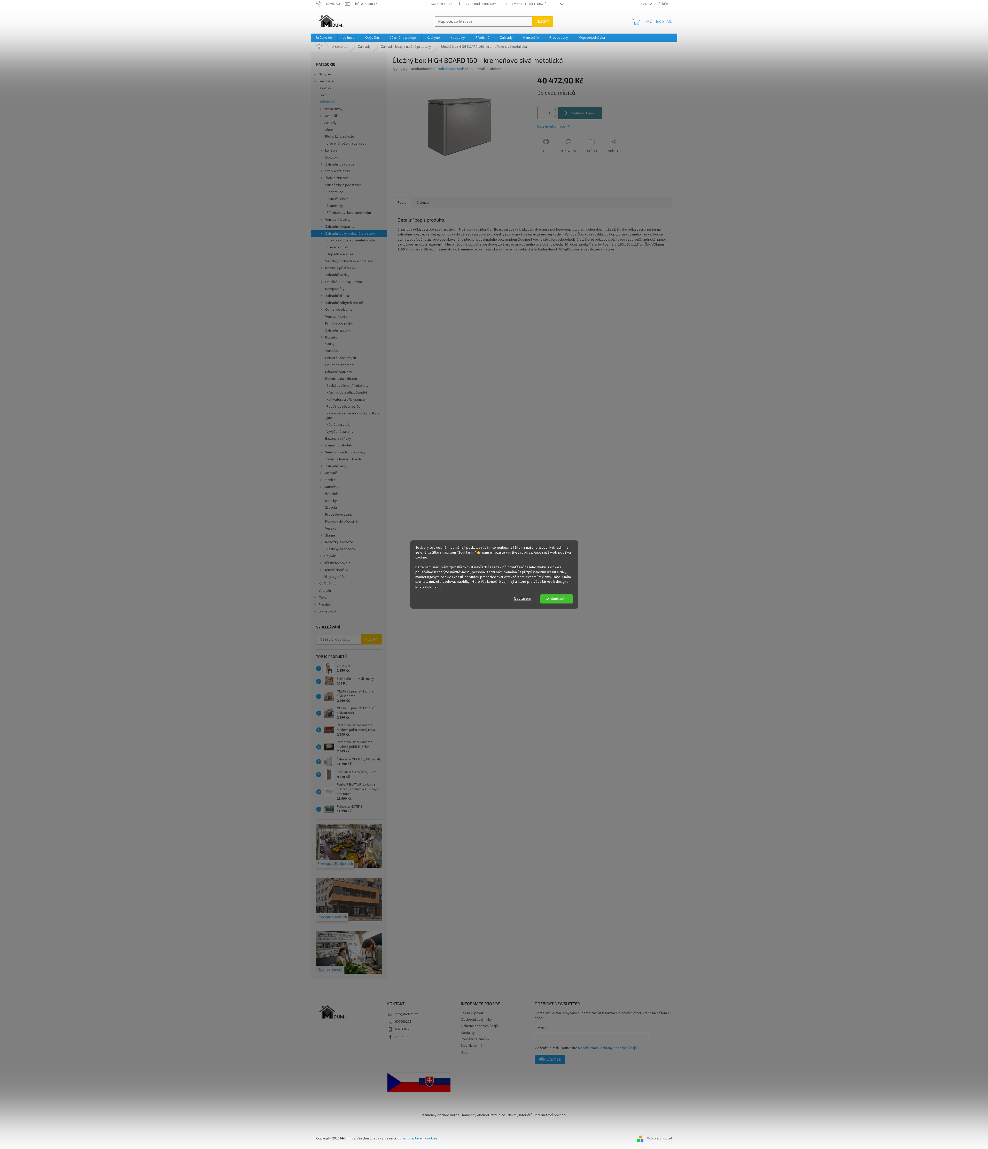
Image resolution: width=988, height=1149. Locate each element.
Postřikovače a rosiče (343, 406)
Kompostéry (335, 289)
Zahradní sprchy (337, 330)
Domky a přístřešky (340, 268)
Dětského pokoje (337, 563)
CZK (644, 4)
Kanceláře (331, 116)
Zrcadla (331, 507)
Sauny (329, 344)
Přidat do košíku (583, 113)
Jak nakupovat (442, 4)
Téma (323, 597)
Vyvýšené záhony (339, 431)
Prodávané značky (475, 1039)
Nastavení (522, 599)
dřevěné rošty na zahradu (346, 143)
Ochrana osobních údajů (526, 4)
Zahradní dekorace (339, 164)
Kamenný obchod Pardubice (483, 1115)
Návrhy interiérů (520, 1115)
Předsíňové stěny (339, 514)
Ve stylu (325, 590)
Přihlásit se (550, 1059)
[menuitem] (324, 38)
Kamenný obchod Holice (441, 1115)
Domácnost (327, 611)
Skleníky (331, 351)
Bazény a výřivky (338, 438)
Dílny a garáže (334, 576)
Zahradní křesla (337, 295)
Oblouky (331, 157)
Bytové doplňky (336, 570)
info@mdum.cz (406, 1014)
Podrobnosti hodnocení (455, 69)
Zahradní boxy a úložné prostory (350, 233)
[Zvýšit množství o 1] (555, 110)
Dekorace (326, 81)
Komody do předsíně (341, 521)
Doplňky (325, 88)
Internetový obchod (550, 1115)
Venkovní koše (336, 316)
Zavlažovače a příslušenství (347, 385)
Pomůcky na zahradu (341, 378)
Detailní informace (551, 126)
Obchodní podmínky (480, 4)
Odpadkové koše (339, 254)
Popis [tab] (402, 202)
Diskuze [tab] (423, 202)
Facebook (402, 1037)
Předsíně (331, 494)
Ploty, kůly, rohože (339, 136)
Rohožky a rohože (339, 542)
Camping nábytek (338, 445)
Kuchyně (330, 473)
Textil (323, 95)
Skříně (330, 535)
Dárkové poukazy (338, 372)
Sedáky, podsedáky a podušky (349, 261)
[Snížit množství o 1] (555, 116)
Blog (464, 1052)
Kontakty (468, 1032)
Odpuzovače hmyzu (340, 358)
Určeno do (327, 102)
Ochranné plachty (338, 309)
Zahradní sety (335, 466)
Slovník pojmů (471, 1045)
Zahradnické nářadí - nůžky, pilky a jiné (352, 415)
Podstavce (334, 192)
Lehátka (331, 150)
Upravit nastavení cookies (418, 1138)
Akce (329, 129)
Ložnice (330, 480)
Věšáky (330, 528)
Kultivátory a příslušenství (346, 399)
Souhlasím (558, 598)
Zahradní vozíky (337, 275)
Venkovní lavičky (338, 219)
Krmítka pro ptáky (339, 323)
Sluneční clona (337, 199)
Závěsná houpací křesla (343, 459)
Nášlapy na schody (340, 549)
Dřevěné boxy (337, 247)
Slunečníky (334, 205)
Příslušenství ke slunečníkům (348, 212)
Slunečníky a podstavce (343, 185)
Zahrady (330, 122)
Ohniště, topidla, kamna (343, 282)
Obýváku (331, 556)
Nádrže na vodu (338, 424)
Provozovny (333, 109)
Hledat (542, 21)
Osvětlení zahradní (339, 365)
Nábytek (325, 74)
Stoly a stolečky (337, 171)
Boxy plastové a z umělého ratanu (352, 240)
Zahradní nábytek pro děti (345, 302)
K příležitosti (328, 583)
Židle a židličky (336, 178)
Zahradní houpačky (339, 226)
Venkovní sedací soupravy (345, 452)
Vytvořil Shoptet (659, 1138)
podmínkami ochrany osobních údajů (609, 1048)
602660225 (403, 1021)
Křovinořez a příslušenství (346, 392)
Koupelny (331, 487)
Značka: (489, 69)
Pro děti (325, 604)
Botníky (331, 500)
